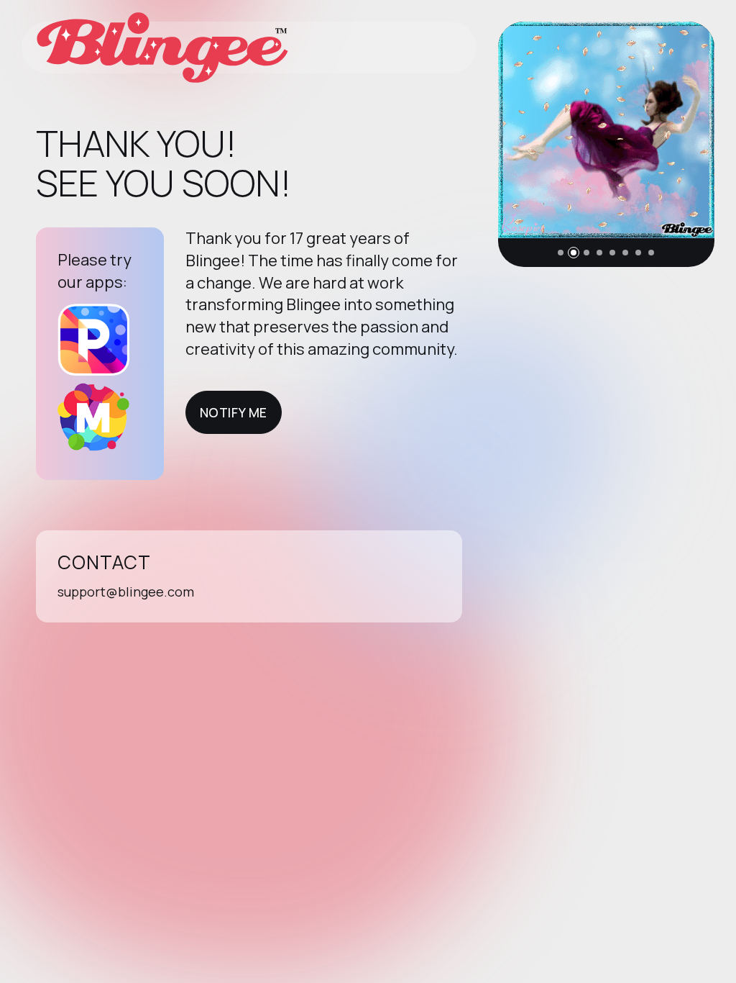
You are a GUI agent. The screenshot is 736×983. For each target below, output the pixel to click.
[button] (561, 252)
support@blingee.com (126, 591)
